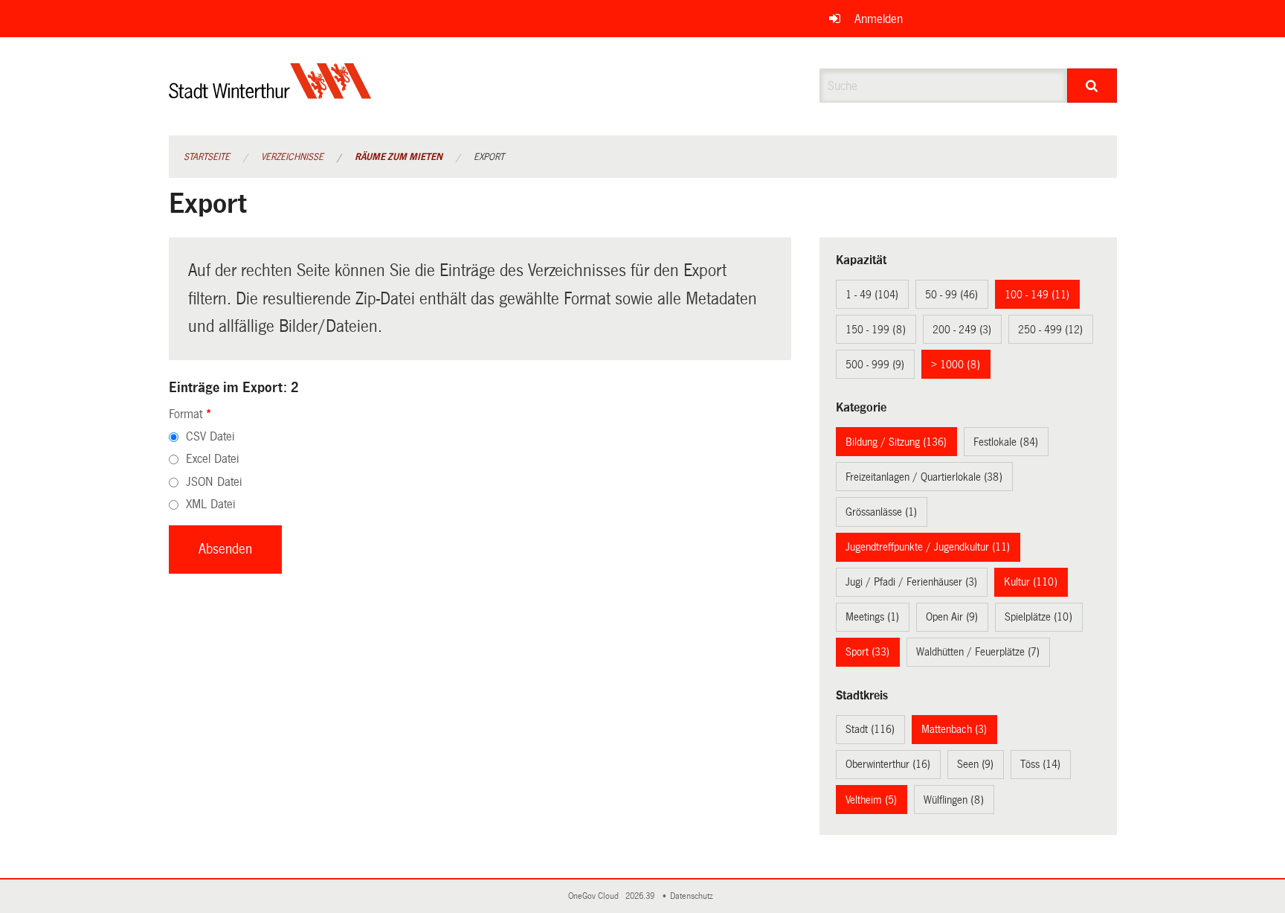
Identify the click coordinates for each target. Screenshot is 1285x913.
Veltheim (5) (871, 800)
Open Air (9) (952, 617)
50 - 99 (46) (951, 295)
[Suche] (1092, 85)
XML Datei (210, 504)
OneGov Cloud (595, 896)
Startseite (207, 157)
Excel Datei (212, 458)
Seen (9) (975, 764)
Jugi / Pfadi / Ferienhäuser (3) (911, 582)
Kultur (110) (1030, 582)
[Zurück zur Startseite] (270, 93)
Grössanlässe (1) (881, 512)
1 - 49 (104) (872, 295)
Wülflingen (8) (954, 800)
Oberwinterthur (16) (888, 764)
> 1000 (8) (955, 365)
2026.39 (641, 896)
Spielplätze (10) (1038, 617)
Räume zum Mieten (398, 157)
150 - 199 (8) (876, 330)
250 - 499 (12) (1050, 330)
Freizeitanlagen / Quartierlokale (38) (924, 477)
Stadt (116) (870, 729)
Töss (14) (1040, 764)
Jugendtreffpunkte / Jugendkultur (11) (928, 547)
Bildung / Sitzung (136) (896, 442)
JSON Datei (214, 481)
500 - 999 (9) (875, 365)
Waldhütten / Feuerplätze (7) (978, 652)
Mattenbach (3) (954, 729)
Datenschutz (694, 896)
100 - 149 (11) (1037, 295)
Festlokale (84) (1005, 442)
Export (489, 157)
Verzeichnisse (292, 157)
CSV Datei (210, 436)
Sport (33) (867, 652)
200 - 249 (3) (962, 330)
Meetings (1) (872, 617)
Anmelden (878, 19)
